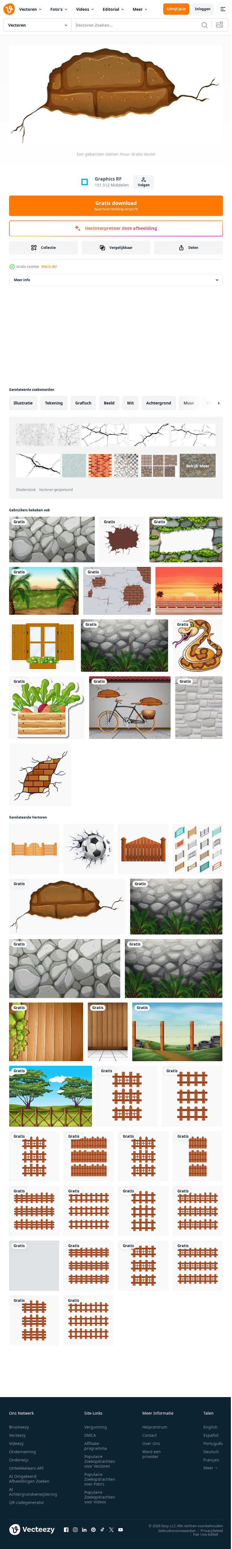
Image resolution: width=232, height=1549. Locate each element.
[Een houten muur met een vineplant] (46, 1029)
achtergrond (158, 400)
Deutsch (207, 1449)
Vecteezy (17, 1433)
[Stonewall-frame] (185, 537)
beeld (109, 400)
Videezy (16, 1441)
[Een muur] (108, 1029)
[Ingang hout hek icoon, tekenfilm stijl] (34, 847)
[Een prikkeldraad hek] (177, 1029)
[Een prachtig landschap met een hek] (50, 1093)
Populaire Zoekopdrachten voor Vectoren (99, 1459)
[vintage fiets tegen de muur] (130, 705)
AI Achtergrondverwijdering (33, 1490)
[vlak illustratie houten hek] (126, 1093)
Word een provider (151, 1452)
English (206, 1425)
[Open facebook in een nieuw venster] (66, 1527)
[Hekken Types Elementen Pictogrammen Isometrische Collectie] (197, 847)
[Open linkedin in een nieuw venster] (84, 1527)
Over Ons (151, 1441)
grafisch (83, 400)
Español (206, 1433)
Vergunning (95, 1425)
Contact (149, 1433)
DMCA (90, 1433)
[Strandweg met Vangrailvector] (188, 589)
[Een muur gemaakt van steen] (52, 537)
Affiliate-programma (95, 1444)
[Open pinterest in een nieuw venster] (93, 1527)
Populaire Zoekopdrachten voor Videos (99, 1495)
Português (209, 1441)
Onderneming (22, 1449)
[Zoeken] (204, 25)
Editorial (111, 9)
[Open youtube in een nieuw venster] (120, 1527)
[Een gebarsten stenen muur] (67, 904)
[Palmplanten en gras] (44, 589)
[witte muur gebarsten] (122, 537)
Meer (138, 9)
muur (189, 400)
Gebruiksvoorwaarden (173, 1528)
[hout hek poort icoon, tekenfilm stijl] (143, 847)
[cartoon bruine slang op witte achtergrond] (197, 643)
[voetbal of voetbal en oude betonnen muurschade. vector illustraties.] (89, 847)
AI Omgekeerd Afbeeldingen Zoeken (29, 1477)
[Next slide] (210, 401)
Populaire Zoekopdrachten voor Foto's (99, 1477)
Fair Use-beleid (201, 1532)
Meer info (22, 277)
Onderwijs (19, 1458)
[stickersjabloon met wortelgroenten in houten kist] (47, 705)
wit (130, 400)
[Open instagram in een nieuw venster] (75, 1527)
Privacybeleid (207, 1528)
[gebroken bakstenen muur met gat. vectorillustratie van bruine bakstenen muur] (117, 589)
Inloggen (202, 9)
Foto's (56, 9)
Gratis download (116, 205)
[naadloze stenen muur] (198, 705)
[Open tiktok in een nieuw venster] (102, 1527)
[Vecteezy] (9, 9)
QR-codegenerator (26, 1500)
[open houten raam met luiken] (42, 643)
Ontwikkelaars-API (26, 1466)
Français (207, 1458)
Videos (82, 9)
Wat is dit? (49, 266)
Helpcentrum (154, 1425)
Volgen (144, 185)
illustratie (23, 400)
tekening (54, 400)
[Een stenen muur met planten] (124, 643)
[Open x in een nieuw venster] (111, 1527)
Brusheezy (19, 1425)
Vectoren (28, 9)
